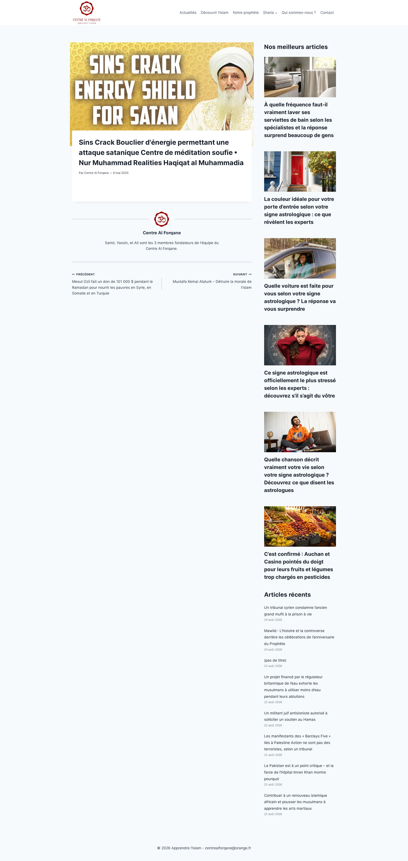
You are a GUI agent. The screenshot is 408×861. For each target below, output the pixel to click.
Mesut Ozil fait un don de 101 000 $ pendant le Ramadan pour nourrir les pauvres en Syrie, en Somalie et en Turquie (112, 284)
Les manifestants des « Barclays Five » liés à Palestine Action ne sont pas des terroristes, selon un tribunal (297, 742)
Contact (327, 12)
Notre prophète (246, 12)
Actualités (188, 12)
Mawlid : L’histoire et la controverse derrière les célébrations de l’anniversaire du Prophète (299, 637)
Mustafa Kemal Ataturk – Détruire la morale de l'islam (212, 281)
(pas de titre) (275, 660)
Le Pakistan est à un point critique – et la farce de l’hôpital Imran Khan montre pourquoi (299, 772)
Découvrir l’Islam (214, 12)
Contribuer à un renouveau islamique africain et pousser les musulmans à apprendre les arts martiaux (295, 802)
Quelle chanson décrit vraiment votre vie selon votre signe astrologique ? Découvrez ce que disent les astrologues (299, 474)
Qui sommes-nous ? (299, 12)
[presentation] (300, 77)
